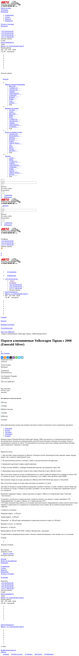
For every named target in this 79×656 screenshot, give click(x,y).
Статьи (7, 17)
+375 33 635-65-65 (7, 35)
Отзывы (8, 436)
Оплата (7, 430)
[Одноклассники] (5, 357)
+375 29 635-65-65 (7, 31)
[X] (10, 357)
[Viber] (13, 357)
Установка (8, 434)
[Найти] (2, 192)
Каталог (3, 559)
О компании (9, 15)
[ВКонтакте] (2, 357)
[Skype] (19, 357)
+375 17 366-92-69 (7, 37)
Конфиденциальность (8, 650)
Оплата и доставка (7, 574)
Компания (4, 563)
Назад (12, 281)
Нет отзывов (5, 353)
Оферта (3, 652)
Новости (8, 19)
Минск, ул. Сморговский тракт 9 (12, 46)
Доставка (8, 432)
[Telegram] (22, 357)
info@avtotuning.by (7, 42)
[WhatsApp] (16, 357)
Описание (8, 428)
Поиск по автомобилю (9, 561)
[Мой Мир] (8, 357)
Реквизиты (9, 21)
